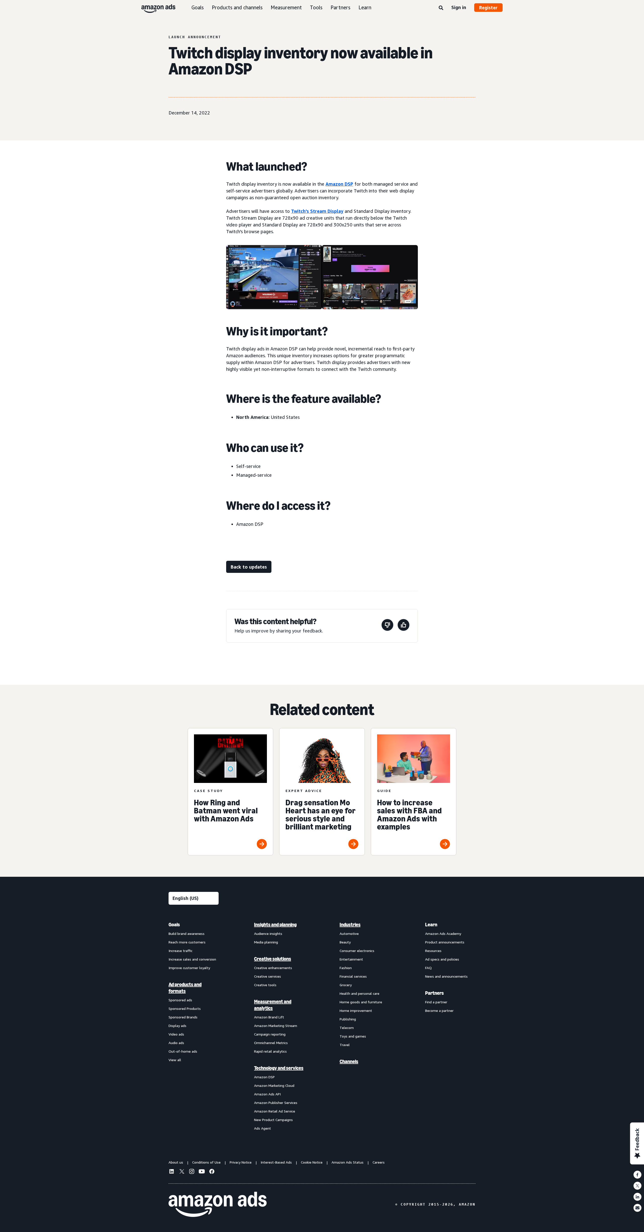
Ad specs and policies (442, 959)
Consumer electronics (357, 950)
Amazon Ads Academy (443, 933)
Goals (197, 7)
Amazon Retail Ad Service (274, 1111)
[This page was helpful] (403, 626)
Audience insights (268, 933)
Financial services (353, 976)
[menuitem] (194, 1026)
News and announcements (446, 976)
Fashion (346, 968)
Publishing (348, 1019)
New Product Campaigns (273, 1120)
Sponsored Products (185, 1008)
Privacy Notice (241, 1162)
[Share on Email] (637, 1208)
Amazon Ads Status (348, 1162)
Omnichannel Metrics (271, 1043)
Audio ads (176, 1043)
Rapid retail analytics (270, 1051)
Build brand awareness (187, 933)
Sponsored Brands (183, 1017)
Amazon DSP (339, 184)
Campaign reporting (270, 1034)
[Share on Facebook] (637, 1175)
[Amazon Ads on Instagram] (192, 1172)
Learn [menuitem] (431, 925)
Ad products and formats (185, 987)
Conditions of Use (206, 1162)
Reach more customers (187, 942)
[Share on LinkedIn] (637, 1197)
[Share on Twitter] (637, 1186)
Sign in (458, 7)
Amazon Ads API (267, 1094)
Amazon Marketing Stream (275, 1025)
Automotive (349, 933)
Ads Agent (262, 1128)
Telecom (347, 1027)
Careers (379, 1162)
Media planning (266, 942)
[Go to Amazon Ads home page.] (218, 1204)
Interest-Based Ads (276, 1162)
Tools (316, 7)
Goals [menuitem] (174, 925)
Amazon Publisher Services (275, 1102)
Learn (364, 7)
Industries (350, 925)
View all (175, 1060)
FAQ (428, 968)
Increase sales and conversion (192, 959)
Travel (345, 1045)
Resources (433, 950)
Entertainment (351, 959)
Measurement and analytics (272, 1005)
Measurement (286, 7)
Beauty (345, 942)
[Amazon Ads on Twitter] (182, 1172)
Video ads (176, 1034)
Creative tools (265, 985)
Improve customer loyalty (189, 968)
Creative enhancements (273, 968)
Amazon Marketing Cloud (274, 1085)
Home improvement (356, 1010)
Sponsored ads (180, 1000)
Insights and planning (275, 925)
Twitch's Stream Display (317, 211)
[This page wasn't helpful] (387, 626)
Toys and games (353, 1036)
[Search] (441, 8)
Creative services (267, 976)
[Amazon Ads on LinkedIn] (172, 1172)
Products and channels (237, 7)
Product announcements (444, 942)
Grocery (346, 985)
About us (176, 1162)
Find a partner (436, 1002)
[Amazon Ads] (154, 7)
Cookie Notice (312, 1162)
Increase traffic (180, 950)
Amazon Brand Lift (269, 1017)
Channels (349, 1061)
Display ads (177, 1025)
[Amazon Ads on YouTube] (202, 1172)
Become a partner (439, 1010)
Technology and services (278, 1068)
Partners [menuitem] (434, 993)
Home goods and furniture (361, 1002)
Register (488, 7)
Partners (340, 7)
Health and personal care (359, 993)
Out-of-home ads (183, 1051)
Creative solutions (272, 959)
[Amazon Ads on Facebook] (212, 1172)
